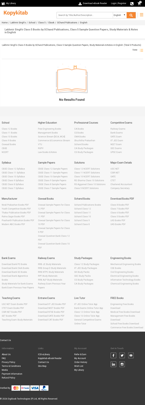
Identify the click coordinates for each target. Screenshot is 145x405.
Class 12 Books (9, 129)
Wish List (78, 366)
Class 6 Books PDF (120, 212)
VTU (40, 144)
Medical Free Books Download (125, 312)
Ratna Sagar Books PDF (13, 216)
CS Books (79, 133)
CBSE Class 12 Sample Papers (53, 169)
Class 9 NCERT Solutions (86, 188)
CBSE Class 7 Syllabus (13, 188)
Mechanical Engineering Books (126, 264)
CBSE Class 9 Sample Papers (52, 180)
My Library (79, 370)
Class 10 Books (9, 136)
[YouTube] (131, 356)
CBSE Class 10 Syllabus (13, 176)
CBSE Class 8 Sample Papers (52, 184)
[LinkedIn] (113, 364)
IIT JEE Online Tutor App (85, 304)
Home (5, 22)
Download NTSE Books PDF (51, 312)
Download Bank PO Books (14, 264)
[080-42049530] (132, 3)
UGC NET (115, 169)
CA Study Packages (83, 148)
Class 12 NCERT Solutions (87, 169)
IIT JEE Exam (117, 140)
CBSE (4, 148)
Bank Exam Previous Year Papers (18, 287)
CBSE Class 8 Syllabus (13, 184)
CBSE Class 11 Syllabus (13, 172)
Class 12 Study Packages (86, 264)
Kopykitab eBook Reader (50, 358)
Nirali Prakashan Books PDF (15, 205)
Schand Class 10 (82, 216)
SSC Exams (116, 148)
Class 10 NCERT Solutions (87, 176)
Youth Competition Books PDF (16, 209)
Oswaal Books (9, 144)
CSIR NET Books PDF (12, 312)
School (32, 22)
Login (113, 3)
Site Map (42, 366)
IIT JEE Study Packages (85, 268)
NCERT (5, 152)
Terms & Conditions (11, 366)
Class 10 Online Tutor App (86, 316)
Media (5, 370)
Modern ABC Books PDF (13, 224)
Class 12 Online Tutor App (86, 312)
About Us (6, 354)
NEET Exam (116, 144)
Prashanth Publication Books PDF (18, 220)
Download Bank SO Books (14, 272)
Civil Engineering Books (122, 272)
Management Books (48, 133)
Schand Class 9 (82, 220)
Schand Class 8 (82, 224)
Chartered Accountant (121, 184)
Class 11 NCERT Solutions (87, 172)
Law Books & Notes (47, 152)
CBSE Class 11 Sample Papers (53, 172)
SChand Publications (67, 22)
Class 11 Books (9, 133)
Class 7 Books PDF (120, 209)
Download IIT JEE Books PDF (52, 304)
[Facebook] (113, 356)
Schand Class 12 (82, 209)
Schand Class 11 (82, 212)
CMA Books (80, 136)
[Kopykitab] (15, 12)
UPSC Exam (116, 152)
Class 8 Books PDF (120, 205)
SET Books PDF (9, 316)
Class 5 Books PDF (120, 216)
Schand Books (81, 144)
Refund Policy (8, 378)
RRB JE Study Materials (49, 264)
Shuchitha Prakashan (84, 140)
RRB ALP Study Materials (50, 280)
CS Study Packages (83, 152)
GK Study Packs (81, 272)
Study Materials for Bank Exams (17, 283)
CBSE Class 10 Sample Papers (53, 176)
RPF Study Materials (47, 276)
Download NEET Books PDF (51, 308)
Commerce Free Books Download (127, 327)
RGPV (41, 148)
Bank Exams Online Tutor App (88, 308)
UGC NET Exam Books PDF (14, 304)
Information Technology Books (125, 280)
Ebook (51, 22)
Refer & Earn (80, 354)
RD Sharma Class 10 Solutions (89, 180)
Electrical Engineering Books (125, 276)
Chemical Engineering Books (125, 283)
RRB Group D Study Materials (52, 268)
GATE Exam (116, 136)
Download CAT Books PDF (50, 320)
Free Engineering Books (49, 129)
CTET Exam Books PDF (13, 308)
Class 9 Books (9, 140)
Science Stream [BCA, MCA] (51, 136)
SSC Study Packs (82, 276)
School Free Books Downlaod (125, 323)
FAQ (4, 358)
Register (122, 3)
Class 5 (42, 22)
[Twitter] (122, 356)
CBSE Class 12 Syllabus (13, 169)
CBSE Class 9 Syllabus (13, 180)
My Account (80, 358)
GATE (113, 176)
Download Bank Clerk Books (15, 268)
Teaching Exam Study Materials (17, 320)
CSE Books (116, 268)
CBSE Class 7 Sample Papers (52, 188)
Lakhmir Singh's (18, 22)
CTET (113, 180)
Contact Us (5, 340)
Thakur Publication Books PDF (16, 212)
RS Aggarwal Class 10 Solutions (90, 184)
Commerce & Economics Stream (54, 140)
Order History (80, 362)
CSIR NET (115, 172)
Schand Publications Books (87, 205)
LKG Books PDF (118, 220)
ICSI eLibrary (44, 354)
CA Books (79, 129)
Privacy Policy (8, 362)
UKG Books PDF (118, 224)
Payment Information (12, 374)
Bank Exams (117, 133)
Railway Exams (118, 129)
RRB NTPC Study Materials (51, 272)
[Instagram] (122, 364)
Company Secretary (120, 188)
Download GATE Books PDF (51, 316)
